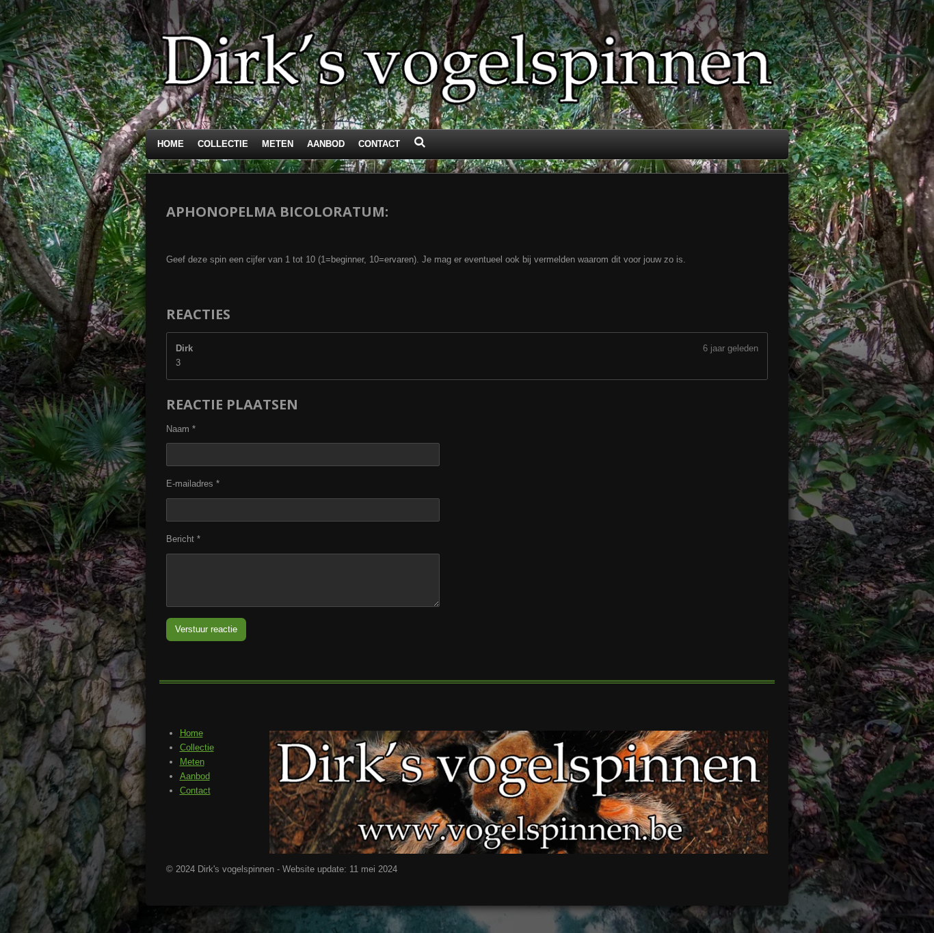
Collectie (197, 747)
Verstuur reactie (206, 629)
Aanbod (195, 776)
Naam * (181, 429)
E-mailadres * (192, 483)
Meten (192, 762)
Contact (195, 790)
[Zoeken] (420, 142)
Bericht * (183, 539)
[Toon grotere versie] (518, 792)
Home (191, 733)
